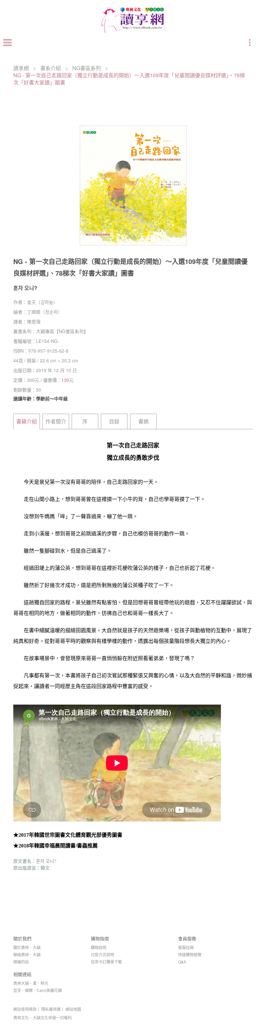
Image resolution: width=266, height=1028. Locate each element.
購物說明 (98, 947)
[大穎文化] (133, 32)
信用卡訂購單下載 (106, 961)
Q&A (182, 961)
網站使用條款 (25, 1009)
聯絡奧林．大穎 (27, 954)
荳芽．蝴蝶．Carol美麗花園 (37, 990)
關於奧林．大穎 (27, 947)
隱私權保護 (51, 1009)
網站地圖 (73, 1009)
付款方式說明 (102, 954)
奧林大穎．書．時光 (30, 983)
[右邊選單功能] (250, 42)
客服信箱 (186, 947)
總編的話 (21, 961)
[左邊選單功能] (7, 42)
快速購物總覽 (189, 954)
